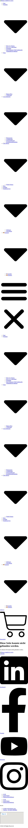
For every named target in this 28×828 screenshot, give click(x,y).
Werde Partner (9, 184)
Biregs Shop (9, 94)
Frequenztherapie (10, 140)
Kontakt (5, 187)
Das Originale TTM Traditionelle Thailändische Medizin (14, 50)
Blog (4, 186)
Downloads (9, 231)
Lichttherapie (9, 139)
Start (4, 3)
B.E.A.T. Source (10, 45)
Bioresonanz (9, 138)
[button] (14, 305)
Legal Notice (6, 795)
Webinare (8, 230)
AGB (4, 794)
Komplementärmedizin (11, 142)
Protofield (8, 48)
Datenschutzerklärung (8, 797)
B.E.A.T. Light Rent (11, 47)
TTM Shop (9, 95)
